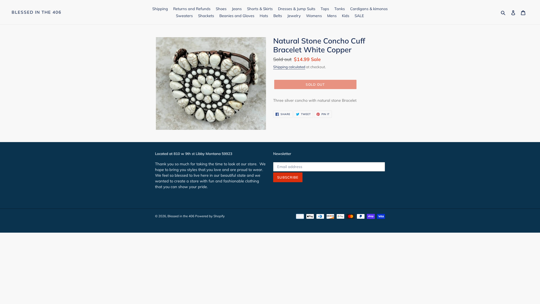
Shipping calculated (289, 67)
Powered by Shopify (210, 216)
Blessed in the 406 (36, 12)
